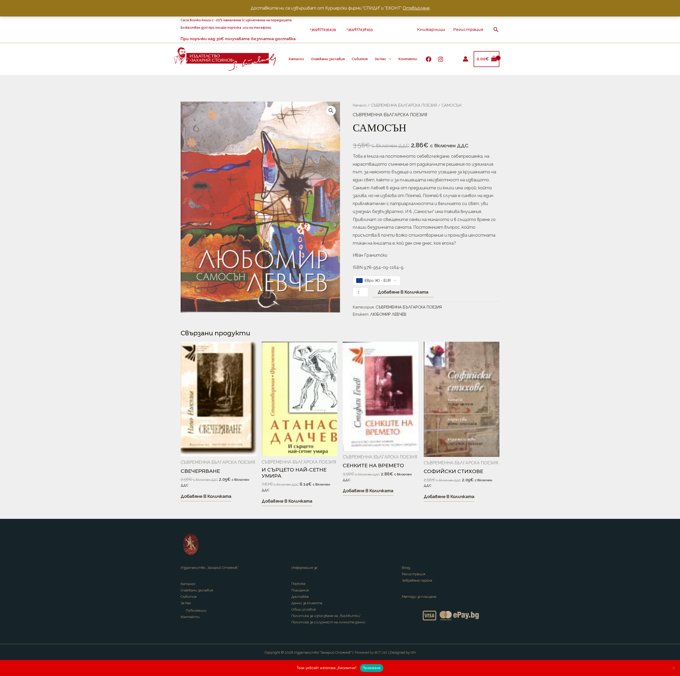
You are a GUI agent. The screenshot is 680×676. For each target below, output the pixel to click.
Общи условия (303, 609)
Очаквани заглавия (328, 59)
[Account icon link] (465, 59)
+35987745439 (324, 29)
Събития (360, 59)
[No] (673, 668)
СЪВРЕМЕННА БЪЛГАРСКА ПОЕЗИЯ (404, 105)
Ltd (384, 652)
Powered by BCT (368, 652)
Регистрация (468, 29)
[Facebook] (428, 59)
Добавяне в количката (403, 292)
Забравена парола (417, 580)
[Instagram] (440, 59)
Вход (406, 568)
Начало (359, 105)
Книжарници (431, 29)
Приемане (372, 668)
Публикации (196, 610)
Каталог (296, 59)
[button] (496, 29)
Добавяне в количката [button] (206, 496)
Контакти (407, 59)
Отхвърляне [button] (416, 8)
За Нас (380, 59)
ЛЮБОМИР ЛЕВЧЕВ (388, 314)
